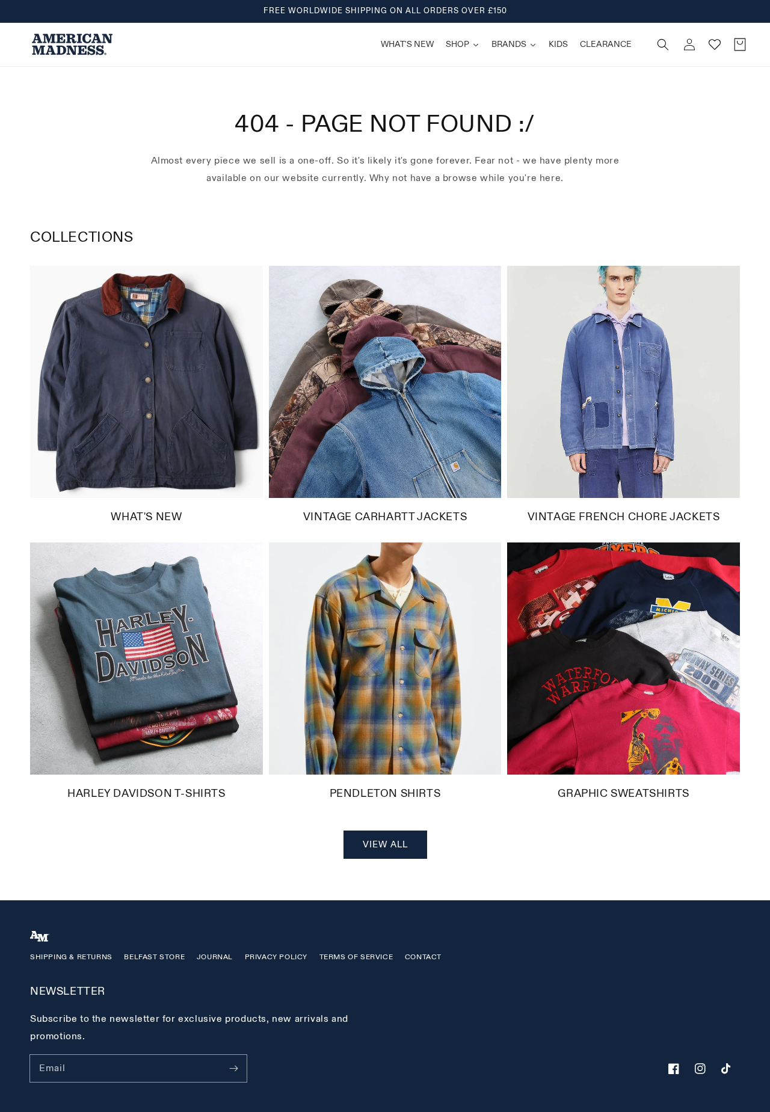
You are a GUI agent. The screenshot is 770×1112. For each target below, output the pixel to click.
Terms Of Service (356, 957)
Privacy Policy (276, 957)
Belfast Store (154, 957)
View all (385, 844)
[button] (663, 44)
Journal (215, 957)
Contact (423, 957)
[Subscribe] (233, 1068)
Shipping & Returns (71, 957)
